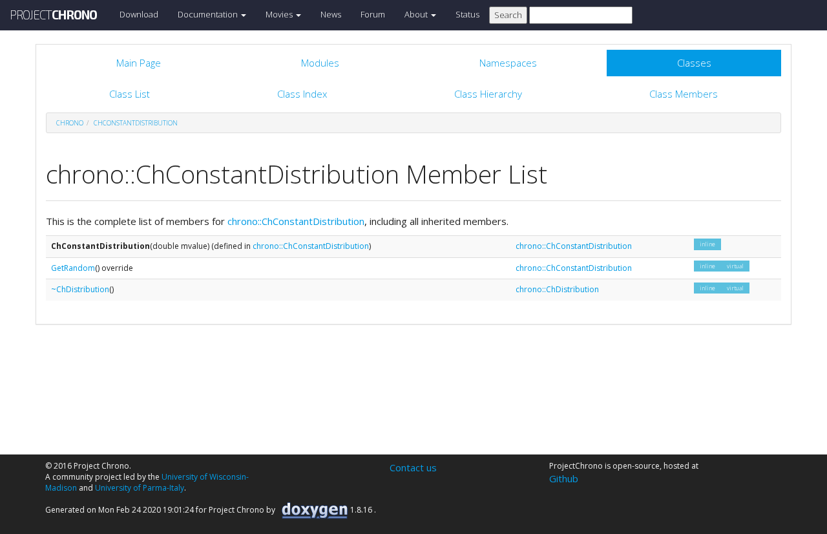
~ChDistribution (80, 289)
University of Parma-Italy (139, 487)
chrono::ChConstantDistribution (295, 221)
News (330, 14)
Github (563, 478)
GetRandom (73, 267)
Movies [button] (280, 14)
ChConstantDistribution (136, 122)
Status (467, 14)
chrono (69, 122)
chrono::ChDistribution (557, 289)
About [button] (417, 14)
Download (139, 14)
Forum (373, 14)
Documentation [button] (209, 14)
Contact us (413, 467)
